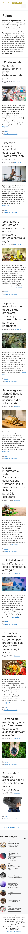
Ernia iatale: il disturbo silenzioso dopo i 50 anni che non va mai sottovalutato (13, 781)
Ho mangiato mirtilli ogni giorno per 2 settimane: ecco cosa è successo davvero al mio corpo (13, 727)
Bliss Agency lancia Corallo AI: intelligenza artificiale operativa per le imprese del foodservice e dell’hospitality (14, 856)
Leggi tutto (5, 127)
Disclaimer (10, 931)
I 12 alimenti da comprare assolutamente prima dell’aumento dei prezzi (15, 909)
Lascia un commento (10, 134)
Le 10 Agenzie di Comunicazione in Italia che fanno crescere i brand (14, 867)
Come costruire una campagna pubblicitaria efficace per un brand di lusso (14, 846)
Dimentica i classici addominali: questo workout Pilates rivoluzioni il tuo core (13, 151)
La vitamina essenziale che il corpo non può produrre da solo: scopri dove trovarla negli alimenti (13, 642)
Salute (6, 131)
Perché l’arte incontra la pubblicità (14, 893)
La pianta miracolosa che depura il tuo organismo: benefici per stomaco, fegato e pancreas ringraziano (14, 314)
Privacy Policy (17, 931)
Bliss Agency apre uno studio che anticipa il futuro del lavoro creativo (15, 876)
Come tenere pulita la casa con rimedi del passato (14, 901)
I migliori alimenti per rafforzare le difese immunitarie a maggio (14, 565)
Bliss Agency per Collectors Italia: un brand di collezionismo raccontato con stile (14, 885)
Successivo (14, 827)
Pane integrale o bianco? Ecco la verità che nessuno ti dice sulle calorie (12, 397)
